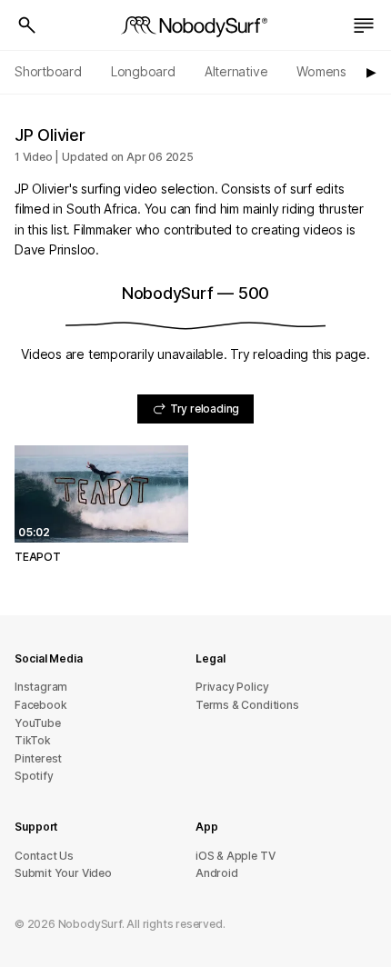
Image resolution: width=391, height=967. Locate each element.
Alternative (236, 71)
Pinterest (38, 758)
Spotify (34, 776)
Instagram (41, 686)
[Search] (27, 25)
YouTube (38, 723)
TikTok (33, 740)
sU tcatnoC (44, 855)
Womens (321, 71)
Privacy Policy (232, 686)
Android (217, 873)
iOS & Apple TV (235, 855)
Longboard (143, 71)
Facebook (40, 705)
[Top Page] (195, 25)
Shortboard (48, 71)
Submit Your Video (63, 873)
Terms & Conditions (247, 705)
